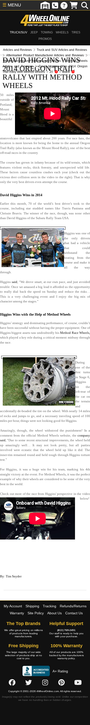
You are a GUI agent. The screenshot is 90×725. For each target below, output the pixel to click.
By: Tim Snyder (11, 576)
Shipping (32, 606)
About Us (54, 613)
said (14, 282)
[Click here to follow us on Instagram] (45, 682)
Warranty (17, 613)
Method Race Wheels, (75, 333)
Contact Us (74, 613)
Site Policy (36, 613)
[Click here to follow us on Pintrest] (61, 682)
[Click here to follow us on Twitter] (29, 682)
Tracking (49, 606)
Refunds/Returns (73, 606)
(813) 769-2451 (66, 630)
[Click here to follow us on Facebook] (12, 682)
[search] (84, 5)
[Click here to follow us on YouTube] (78, 682)
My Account (13, 606)
